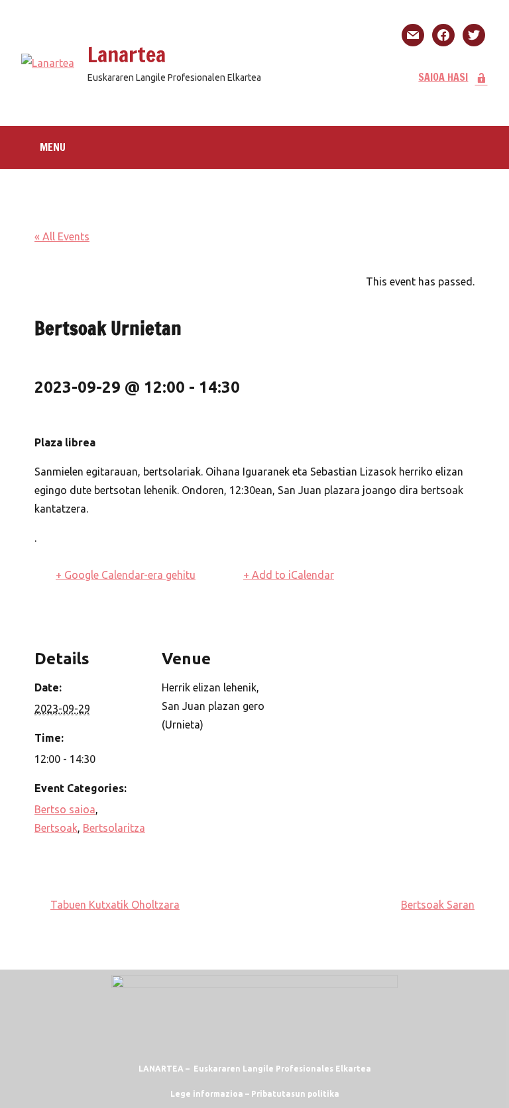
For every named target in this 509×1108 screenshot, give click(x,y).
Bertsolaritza (114, 828)
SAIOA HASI (443, 77)
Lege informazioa (206, 1093)
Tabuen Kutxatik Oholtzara (115, 905)
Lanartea (126, 54)
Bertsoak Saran (438, 905)
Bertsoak (56, 828)
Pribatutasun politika (295, 1093)
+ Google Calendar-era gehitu (126, 575)
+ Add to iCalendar (288, 575)
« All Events (61, 236)
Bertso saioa (64, 809)
